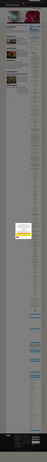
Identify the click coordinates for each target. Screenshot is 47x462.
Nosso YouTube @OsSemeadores (23, 235)
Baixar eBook (23, 233)
